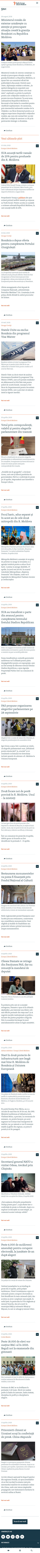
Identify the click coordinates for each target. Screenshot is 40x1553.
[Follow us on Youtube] (8, 1537)
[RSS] (17, 1537)
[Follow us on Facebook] (3, 1537)
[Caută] (32, 1550)
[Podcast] (20, 1550)
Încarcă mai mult (20, 1522)
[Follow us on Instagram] (13, 1537)
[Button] (8, 130)
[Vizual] (8, 1550)
